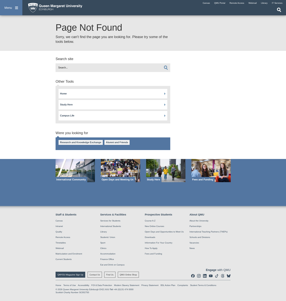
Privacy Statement (149, 285)
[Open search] (279, 10)
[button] (11, 7)
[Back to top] (282, 272)
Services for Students (110, 221)
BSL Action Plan (168, 285)
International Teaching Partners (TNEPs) (208, 232)
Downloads (150, 237)
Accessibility (83, 285)
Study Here (66, 104)
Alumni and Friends (117, 142)
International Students (110, 226)
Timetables (61, 243)
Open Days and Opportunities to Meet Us (164, 232)
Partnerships (195, 226)
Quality (59, 232)
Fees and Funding (153, 254)
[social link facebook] (193, 276)
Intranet (59, 226)
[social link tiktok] (217, 276)
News (192, 248)
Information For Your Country (158, 243)
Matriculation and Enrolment (69, 254)
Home (63, 93)
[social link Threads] (222, 276)
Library (103, 232)
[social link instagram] (199, 276)
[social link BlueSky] (228, 276)
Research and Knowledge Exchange (80, 142)
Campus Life (67, 115)
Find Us (110, 274)
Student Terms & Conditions (203, 285)
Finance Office (107, 259)
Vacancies (194, 243)
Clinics (103, 248)
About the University (198, 221)
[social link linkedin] (205, 276)
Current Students (64, 259)
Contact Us (95, 274)
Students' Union (107, 237)
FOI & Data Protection (101, 285)
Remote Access (63, 237)
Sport (102, 243)
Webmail (60, 248)
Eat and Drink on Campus (112, 265)
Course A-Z (150, 221)
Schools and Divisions (199, 237)
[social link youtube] (211, 276)
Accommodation (107, 254)
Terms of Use (69, 285)
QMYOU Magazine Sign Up (70, 274)
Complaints (182, 285)
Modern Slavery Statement (126, 285)
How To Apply (151, 248)
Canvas (59, 221)
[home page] (53, 7)
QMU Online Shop (128, 274)
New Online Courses (154, 226)
